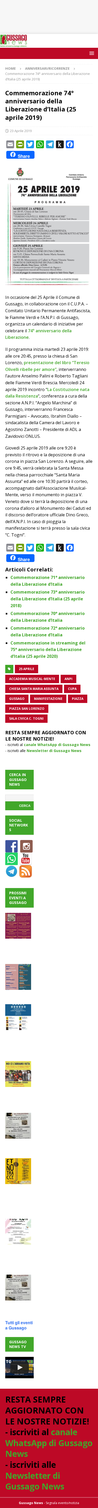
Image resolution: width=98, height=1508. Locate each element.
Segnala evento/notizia (62, 1503)
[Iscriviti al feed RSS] (25, 874)
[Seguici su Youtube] (25, 862)
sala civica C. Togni (26, 718)
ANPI (68, 679)
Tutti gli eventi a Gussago (19, 1325)
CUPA (72, 689)
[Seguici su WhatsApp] (11, 862)
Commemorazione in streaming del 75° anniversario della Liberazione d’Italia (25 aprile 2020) (47, 649)
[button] (91, 53)
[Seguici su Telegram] (11, 874)
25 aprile (26, 669)
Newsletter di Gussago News (54, 750)
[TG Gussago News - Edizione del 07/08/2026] (19, 1367)
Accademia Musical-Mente (32, 679)
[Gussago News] (13, 44)
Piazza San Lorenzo (26, 708)
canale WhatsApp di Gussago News (57, 744)
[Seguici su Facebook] (11, 849)
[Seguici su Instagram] (26, 849)
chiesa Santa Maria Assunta (34, 689)
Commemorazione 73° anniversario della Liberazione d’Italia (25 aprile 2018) (47, 598)
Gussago (17, 698)
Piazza (77, 698)
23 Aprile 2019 (21, 130)
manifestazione (48, 698)
